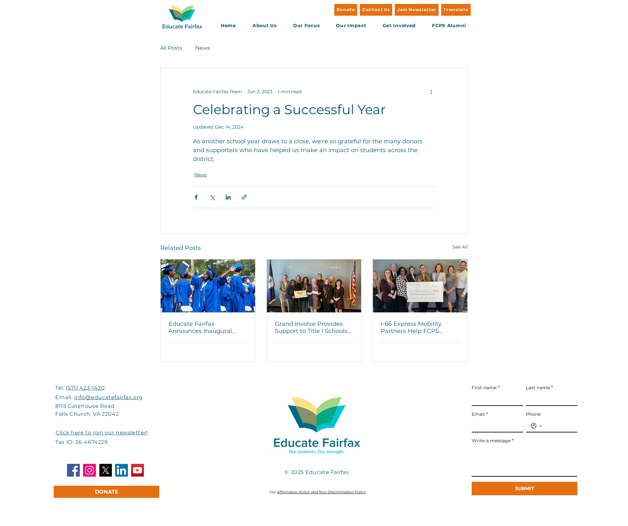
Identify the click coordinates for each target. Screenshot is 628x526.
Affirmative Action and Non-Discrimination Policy (321, 492)
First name (485, 388)
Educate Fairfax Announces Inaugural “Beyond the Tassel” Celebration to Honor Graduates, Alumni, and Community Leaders (203, 327)
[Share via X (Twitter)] (212, 197)
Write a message (493, 441)
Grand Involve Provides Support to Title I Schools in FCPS (311, 327)
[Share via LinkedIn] (228, 197)
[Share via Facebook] (196, 197)
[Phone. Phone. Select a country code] (536, 426)
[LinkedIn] (121, 470)
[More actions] (431, 92)
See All (460, 247)
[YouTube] (137, 470)
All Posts (171, 48)
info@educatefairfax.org (108, 397)
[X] (105, 470)
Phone (533, 414)
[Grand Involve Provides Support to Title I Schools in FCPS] (314, 285)
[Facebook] (73, 470)
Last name (539, 388)
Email (480, 414)
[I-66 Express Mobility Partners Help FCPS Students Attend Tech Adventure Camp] (420, 285)
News (202, 48)
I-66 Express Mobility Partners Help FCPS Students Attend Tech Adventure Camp (413, 327)
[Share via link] (244, 197)
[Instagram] (89, 470)
